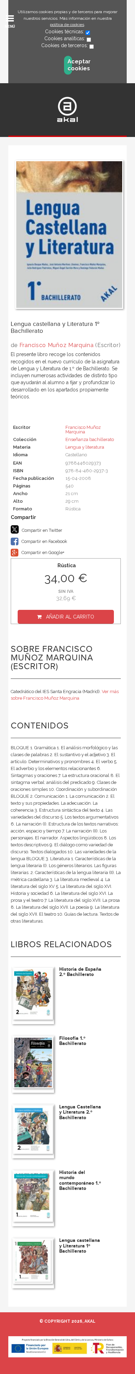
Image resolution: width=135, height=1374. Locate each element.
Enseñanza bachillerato (89, 439)
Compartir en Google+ (42, 552)
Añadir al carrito (70, 617)
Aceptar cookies (70, 65)
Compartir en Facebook (43, 541)
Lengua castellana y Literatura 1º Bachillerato (79, 1245)
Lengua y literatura (84, 447)
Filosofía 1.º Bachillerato (72, 1040)
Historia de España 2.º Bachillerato (80, 971)
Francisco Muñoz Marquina (56, 345)
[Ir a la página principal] (67, 109)
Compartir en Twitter (41, 530)
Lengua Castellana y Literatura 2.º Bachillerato (80, 1112)
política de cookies (67, 24)
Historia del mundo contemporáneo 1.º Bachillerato (80, 1180)
